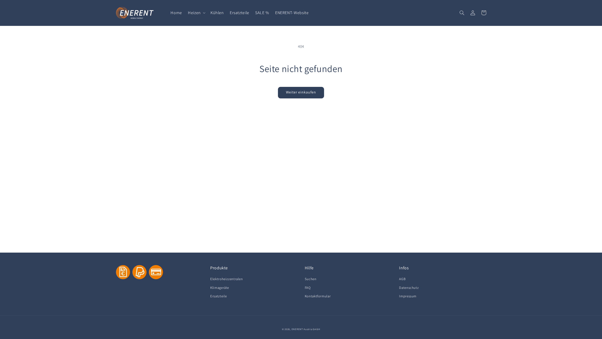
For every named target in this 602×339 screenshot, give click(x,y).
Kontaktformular (318, 296)
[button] (196, 12)
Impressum (407, 296)
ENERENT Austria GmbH (306, 329)
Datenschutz (409, 287)
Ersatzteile (218, 296)
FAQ (308, 287)
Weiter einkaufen (301, 92)
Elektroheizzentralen (226, 279)
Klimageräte (219, 287)
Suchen (311, 279)
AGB (402, 279)
